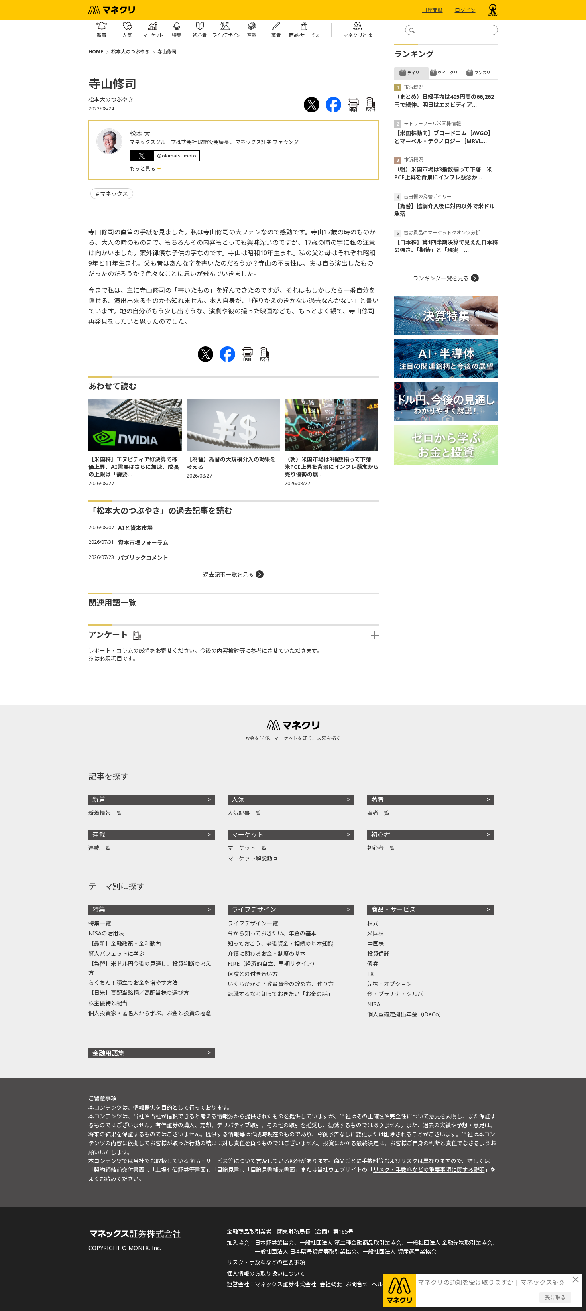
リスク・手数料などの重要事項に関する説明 (429, 1169)
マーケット (248, 834)
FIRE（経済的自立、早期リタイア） (273, 963)
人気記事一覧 (244, 813)
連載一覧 (99, 848)
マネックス (114, 193)
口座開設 (432, 10)
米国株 (375, 933)
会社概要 (331, 1284)
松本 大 (140, 133)
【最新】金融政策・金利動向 (124, 943)
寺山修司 (167, 51)
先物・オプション (389, 984)
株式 (372, 923)
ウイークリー (450, 72)
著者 (377, 799)
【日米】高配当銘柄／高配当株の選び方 (138, 992)
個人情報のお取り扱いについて (266, 1273)
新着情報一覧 (105, 813)
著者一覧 (378, 813)
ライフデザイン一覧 (253, 923)
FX (370, 974)
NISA (373, 1004)
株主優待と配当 (108, 1003)
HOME (95, 51)
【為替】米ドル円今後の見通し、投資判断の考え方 (149, 968)
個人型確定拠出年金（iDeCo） (405, 1014)
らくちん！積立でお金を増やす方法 (133, 982)
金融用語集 (108, 1053)
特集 (98, 909)
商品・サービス (393, 909)
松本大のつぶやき (130, 51)
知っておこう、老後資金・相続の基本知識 (280, 943)
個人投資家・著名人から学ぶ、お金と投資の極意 (149, 1013)
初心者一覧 (381, 848)
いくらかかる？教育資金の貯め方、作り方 (281, 984)
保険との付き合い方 (253, 974)
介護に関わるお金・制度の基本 (267, 953)
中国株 (375, 943)
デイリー (415, 72)
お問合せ (357, 1284)
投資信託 (378, 953)
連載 (98, 834)
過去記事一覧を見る (228, 574)
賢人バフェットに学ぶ (116, 953)
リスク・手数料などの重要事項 (266, 1262)
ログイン (465, 10)
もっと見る (143, 168)
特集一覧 (99, 923)
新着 (98, 799)
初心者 (380, 834)
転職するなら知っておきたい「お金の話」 (280, 994)
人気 (238, 799)
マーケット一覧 (247, 848)
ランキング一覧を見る (441, 278)
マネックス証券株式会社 (285, 1284)
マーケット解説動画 (253, 858)
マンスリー (484, 72)
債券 (372, 963)
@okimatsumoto (176, 155)
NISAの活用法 (106, 933)
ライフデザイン (254, 909)
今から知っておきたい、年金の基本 (272, 933)
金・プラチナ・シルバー (398, 994)
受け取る (555, 1297)
